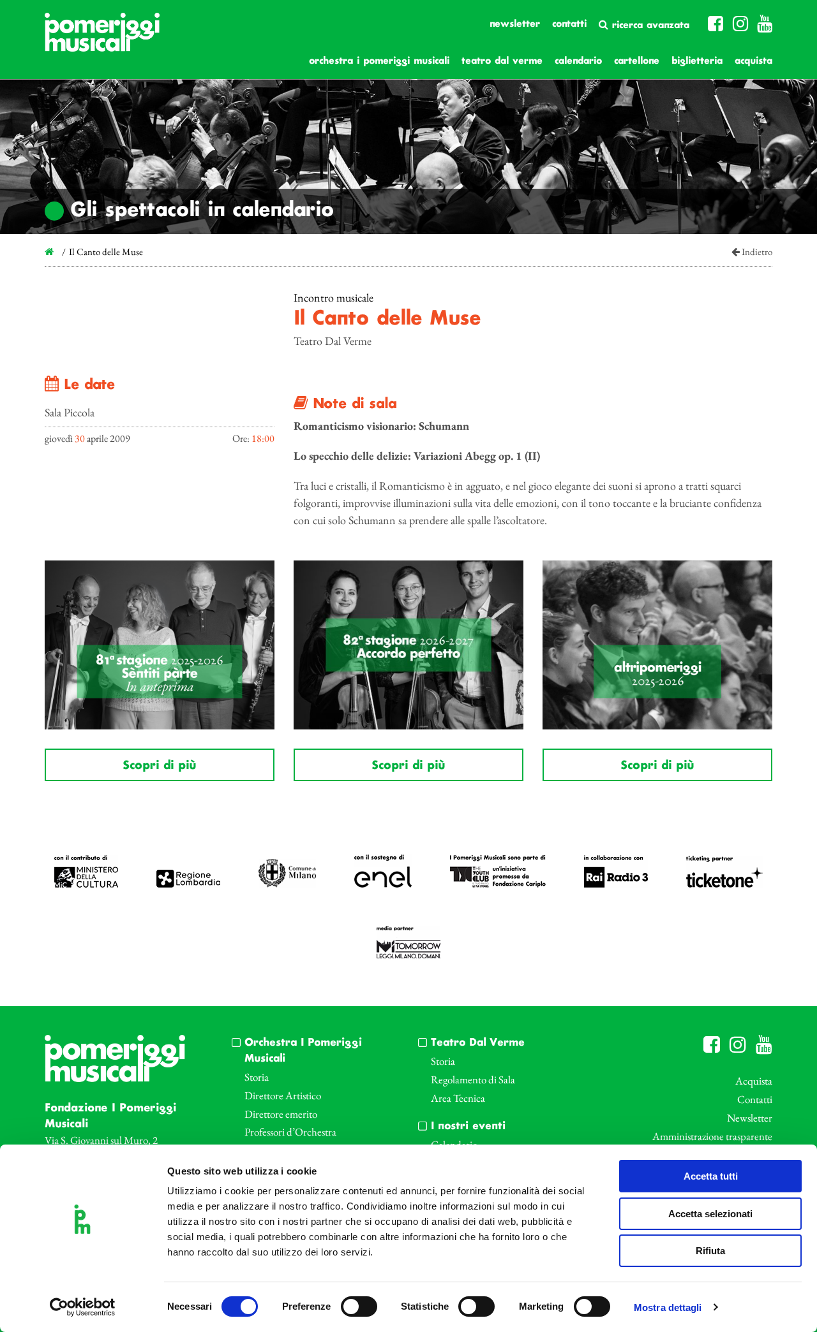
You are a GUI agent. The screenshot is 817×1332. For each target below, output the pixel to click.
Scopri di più (159, 765)
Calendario (578, 61)
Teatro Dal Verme (502, 61)
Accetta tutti (711, 1176)
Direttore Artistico (282, 1095)
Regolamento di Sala (473, 1079)
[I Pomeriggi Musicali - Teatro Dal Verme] (102, 38)
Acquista (753, 61)
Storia (256, 1077)
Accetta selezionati (710, 1213)
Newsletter (515, 24)
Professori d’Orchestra (290, 1132)
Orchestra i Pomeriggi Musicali (379, 61)
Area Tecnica (458, 1098)
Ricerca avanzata (648, 25)
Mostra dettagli (668, 1307)
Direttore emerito (280, 1114)
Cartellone (636, 61)
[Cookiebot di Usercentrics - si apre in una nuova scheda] (83, 1307)
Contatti (569, 24)
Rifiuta (710, 1250)
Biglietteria (697, 61)
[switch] (359, 1306)
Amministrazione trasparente (712, 1136)
